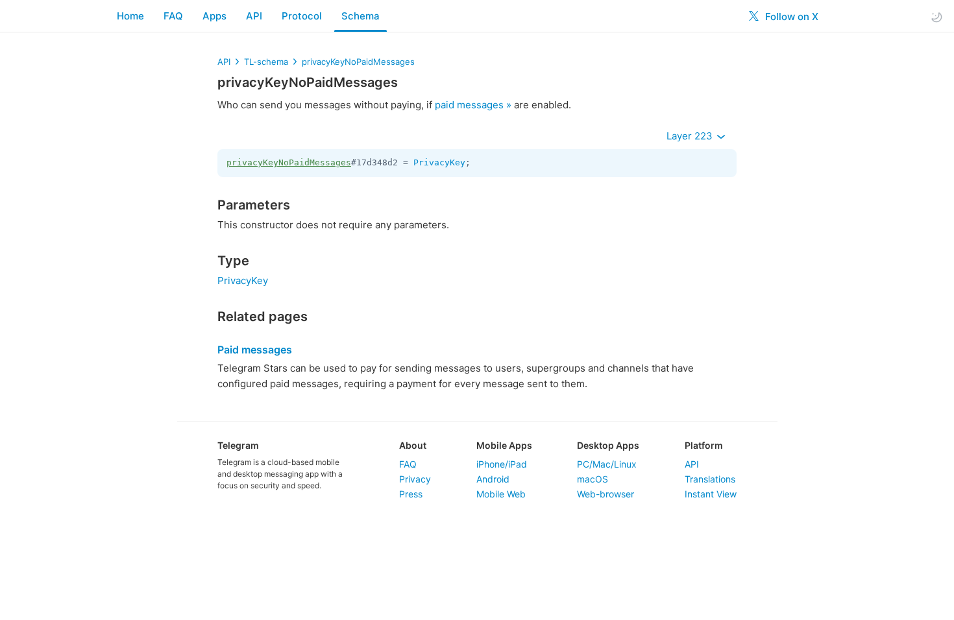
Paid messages (254, 349)
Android (492, 478)
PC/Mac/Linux (607, 464)
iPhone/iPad (501, 464)
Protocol (302, 16)
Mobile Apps (504, 445)
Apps (214, 16)
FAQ (173, 16)
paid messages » (473, 105)
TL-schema (266, 61)
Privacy (415, 478)
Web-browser (605, 493)
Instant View (711, 493)
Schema (360, 16)
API (254, 16)
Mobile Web (501, 493)
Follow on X (790, 16)
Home (130, 16)
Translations (710, 478)
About (412, 445)
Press (410, 493)
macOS (592, 478)
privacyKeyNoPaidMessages (358, 61)
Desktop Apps (608, 445)
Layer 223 (691, 136)
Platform (704, 445)
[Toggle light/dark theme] (936, 16)
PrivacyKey (439, 162)
